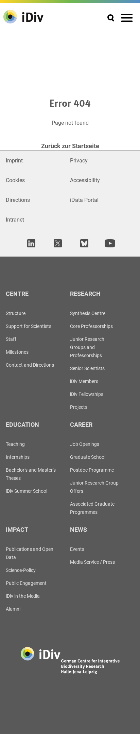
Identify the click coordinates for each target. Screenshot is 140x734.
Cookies (15, 180)
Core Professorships (91, 326)
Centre (17, 293)
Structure (15, 313)
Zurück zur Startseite (70, 146)
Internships (18, 457)
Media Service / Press (92, 562)
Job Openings (84, 444)
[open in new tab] (30, 243)
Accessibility (85, 180)
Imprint (14, 160)
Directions (18, 200)
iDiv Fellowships (86, 394)
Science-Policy (21, 570)
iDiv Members (84, 381)
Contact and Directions (30, 365)
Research (85, 293)
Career (81, 424)
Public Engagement (26, 583)
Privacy (79, 160)
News (78, 529)
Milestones (17, 352)
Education (22, 424)
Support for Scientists (28, 326)
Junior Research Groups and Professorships (87, 347)
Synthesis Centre (87, 313)
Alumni (13, 609)
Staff (11, 339)
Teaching (15, 444)
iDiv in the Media (23, 596)
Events (77, 549)
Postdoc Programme (92, 470)
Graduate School (87, 457)
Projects (78, 407)
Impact (17, 529)
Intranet (15, 219)
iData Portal (84, 200)
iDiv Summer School (26, 491)
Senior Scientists (87, 368)
